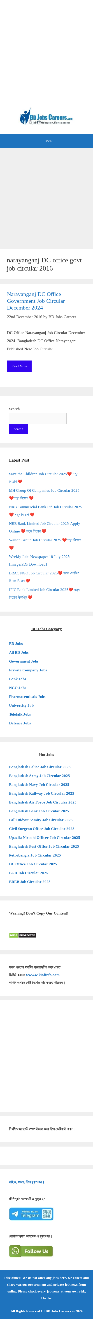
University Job (21, 705)
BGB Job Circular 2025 (28, 873)
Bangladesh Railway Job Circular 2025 (41, 793)
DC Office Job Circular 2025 (33, 864)
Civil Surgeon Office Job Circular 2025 (41, 829)
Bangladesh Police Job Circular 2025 (40, 767)
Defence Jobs (20, 723)
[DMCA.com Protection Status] (22, 937)
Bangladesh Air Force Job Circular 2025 (43, 802)
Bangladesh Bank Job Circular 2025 (39, 811)
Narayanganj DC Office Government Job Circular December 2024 (36, 301)
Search (14, 409)
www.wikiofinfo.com (43, 975)
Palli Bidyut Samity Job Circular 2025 (41, 820)
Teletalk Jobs (20, 714)
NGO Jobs (17, 688)
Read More (19, 366)
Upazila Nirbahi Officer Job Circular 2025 (44, 837)
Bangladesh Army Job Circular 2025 (39, 776)
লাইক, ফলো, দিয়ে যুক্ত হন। (26, 1182)
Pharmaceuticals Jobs (27, 697)
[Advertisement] (46, 55)
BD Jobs (16, 643)
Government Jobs (24, 661)
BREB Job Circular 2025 (30, 882)
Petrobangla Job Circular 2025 (35, 855)
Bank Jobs (17, 679)
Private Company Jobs (28, 670)
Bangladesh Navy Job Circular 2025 (39, 784)
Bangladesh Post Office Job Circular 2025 (44, 846)
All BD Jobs (19, 652)
